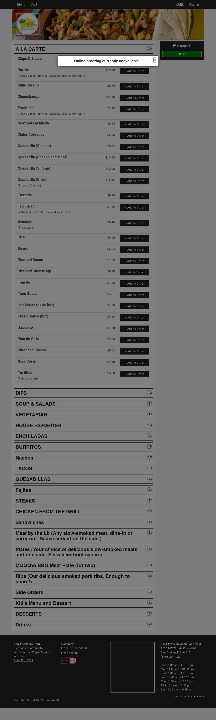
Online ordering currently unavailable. (107, 60)
